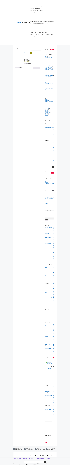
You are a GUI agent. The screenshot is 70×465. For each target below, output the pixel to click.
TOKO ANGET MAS (25, 22)
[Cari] (53, 190)
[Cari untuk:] (48, 190)
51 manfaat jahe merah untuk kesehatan (35, 8)
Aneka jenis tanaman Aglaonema (48, 63)
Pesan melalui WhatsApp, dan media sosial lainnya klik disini (31, 464)
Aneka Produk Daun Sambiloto (48, 90)
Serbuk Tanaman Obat (47, 112)
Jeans (46, 36)
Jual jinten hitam (46, 99)
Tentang (46, 1)
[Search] (53, 167)
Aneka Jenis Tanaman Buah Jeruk (48, 68)
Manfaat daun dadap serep (48, 106)
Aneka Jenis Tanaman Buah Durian (48, 67)
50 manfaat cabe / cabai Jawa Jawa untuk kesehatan (37, 19)
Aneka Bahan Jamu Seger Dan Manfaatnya (38, 456)
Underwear (31, 34)
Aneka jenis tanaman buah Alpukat (48, 65)
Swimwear (31, 32)
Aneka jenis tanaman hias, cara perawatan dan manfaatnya (17, 456)
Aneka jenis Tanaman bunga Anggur (49, 75)
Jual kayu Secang (47, 100)
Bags (52, 34)
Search (45, 48)
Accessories (36, 32)
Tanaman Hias (46, 114)
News (31, 23)
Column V (31, 36)
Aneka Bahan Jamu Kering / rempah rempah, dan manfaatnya (45, 456)
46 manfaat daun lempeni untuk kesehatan (38, 23)
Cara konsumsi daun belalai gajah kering (49, 197)
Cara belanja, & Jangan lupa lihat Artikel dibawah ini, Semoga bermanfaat (31, 459)
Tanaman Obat (46, 115)
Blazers (49, 36)
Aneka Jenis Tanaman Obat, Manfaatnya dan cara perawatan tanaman (31, 456)
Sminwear (42, 36)
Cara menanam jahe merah (33, 25)
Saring (46, 220)
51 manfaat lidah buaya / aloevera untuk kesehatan (36, 10)
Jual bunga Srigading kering (48, 182)
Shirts (49, 32)
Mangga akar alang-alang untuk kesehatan (40, 6)
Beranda (38, 1)
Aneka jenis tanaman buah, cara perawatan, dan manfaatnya (24, 456)
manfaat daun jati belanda (47, 107)
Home (31, 1)
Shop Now (47, 23)
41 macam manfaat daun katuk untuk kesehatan (36, 12)
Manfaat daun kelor (47, 108)
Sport (43, 32)
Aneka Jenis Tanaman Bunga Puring (49, 80)
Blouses (46, 32)
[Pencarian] (53, 357)
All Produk (46, 56)
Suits (52, 36)
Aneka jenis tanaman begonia (48, 64)
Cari (45, 171)
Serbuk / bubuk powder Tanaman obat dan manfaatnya (53, 456)
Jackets (39, 36)
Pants (39, 34)
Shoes (40, 32)
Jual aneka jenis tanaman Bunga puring (49, 97)
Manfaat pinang (46, 110)
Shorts (35, 36)
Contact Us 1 (32, 6)
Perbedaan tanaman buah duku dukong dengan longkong (46, 25)
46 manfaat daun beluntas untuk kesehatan (36, 21)
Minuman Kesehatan (47, 111)
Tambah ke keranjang (18, 67)
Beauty (36, 34)
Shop (41, 1)
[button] (31, 43)
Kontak (49, 1)
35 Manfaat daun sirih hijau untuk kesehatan (48, 21)
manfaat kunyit (46, 109)
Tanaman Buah (46, 113)
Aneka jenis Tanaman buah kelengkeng (49, 69)
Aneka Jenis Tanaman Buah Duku (48, 66)
